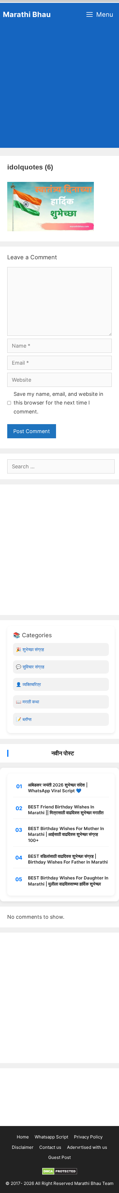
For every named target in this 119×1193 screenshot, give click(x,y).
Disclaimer (23, 1147)
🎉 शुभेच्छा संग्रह (30, 649)
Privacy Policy (88, 1137)
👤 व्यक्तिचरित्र (28, 684)
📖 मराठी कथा (27, 701)
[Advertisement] (59, 88)
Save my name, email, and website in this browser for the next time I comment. (58, 403)
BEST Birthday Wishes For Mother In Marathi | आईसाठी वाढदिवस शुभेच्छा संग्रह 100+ (66, 834)
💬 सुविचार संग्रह (30, 667)
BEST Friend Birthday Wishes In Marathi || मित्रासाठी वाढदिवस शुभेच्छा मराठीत (65, 809)
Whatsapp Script (51, 1137)
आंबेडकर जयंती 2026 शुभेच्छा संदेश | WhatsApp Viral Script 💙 (58, 787)
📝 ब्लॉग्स (23, 719)
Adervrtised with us (87, 1147)
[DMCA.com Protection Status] (59, 1173)
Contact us (50, 1147)
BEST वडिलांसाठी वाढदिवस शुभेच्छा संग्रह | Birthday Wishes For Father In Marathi (68, 859)
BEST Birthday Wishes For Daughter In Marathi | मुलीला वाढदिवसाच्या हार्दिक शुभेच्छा (68, 880)
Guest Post (59, 1157)
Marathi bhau (27, 14)
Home (23, 1137)
